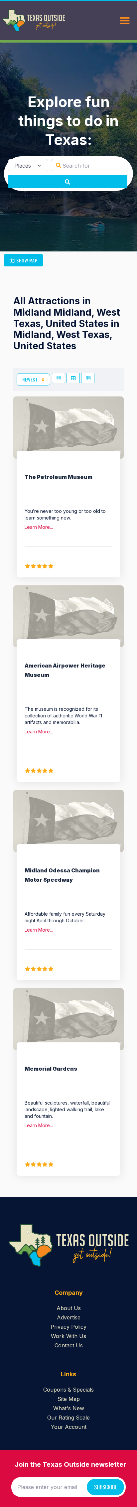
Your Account (68, 1427)
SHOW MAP (26, 260)
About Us (69, 1308)
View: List (87, 378)
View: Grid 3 (73, 378)
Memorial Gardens (51, 1068)
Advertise (68, 1317)
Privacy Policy (68, 1326)
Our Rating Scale (68, 1417)
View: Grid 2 (58, 378)
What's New (68, 1408)
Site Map (69, 1399)
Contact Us (69, 1345)
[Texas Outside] (33, 21)
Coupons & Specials (68, 1389)
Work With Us (68, 1336)
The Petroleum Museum (58, 477)
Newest (30, 379)
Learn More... (39, 527)
